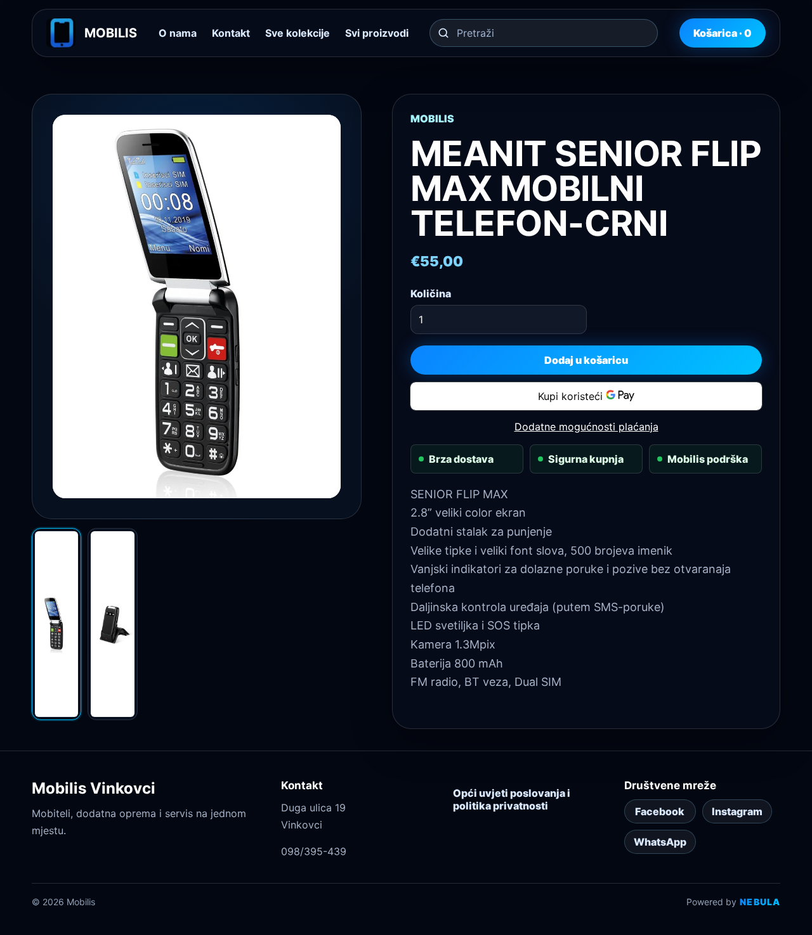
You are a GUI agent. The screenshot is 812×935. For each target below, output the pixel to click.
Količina (430, 293)
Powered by (733, 901)
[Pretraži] (443, 33)
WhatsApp (660, 841)
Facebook (659, 811)
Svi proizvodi (377, 33)
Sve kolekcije (297, 33)
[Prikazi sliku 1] (56, 624)
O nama (178, 33)
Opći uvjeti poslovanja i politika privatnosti (511, 799)
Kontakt (231, 33)
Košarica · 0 (722, 33)
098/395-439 (313, 851)
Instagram (737, 811)
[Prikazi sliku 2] (112, 624)
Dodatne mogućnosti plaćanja (586, 426)
